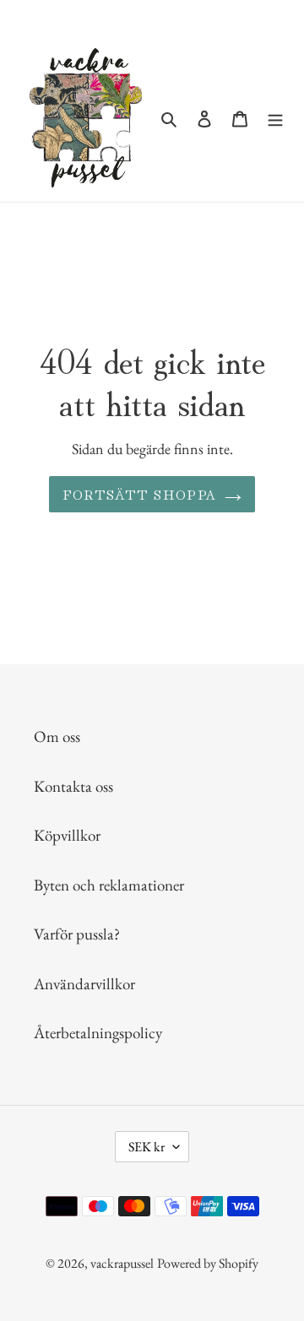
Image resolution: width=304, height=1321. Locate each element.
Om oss (57, 736)
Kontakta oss (73, 786)
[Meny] (275, 117)
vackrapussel (122, 1263)
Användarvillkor (84, 983)
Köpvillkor (67, 835)
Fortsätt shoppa (139, 494)
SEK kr (146, 1147)
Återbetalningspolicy (98, 1032)
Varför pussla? (77, 934)
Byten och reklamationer (109, 885)
